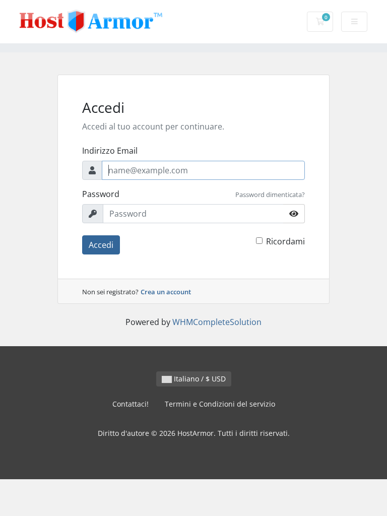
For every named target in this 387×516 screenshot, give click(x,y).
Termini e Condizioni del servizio (220, 404)
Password (100, 194)
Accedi (101, 244)
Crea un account (166, 291)
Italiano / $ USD (199, 378)
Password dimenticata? (270, 194)
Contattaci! (130, 404)
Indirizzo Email (110, 150)
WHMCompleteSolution (217, 322)
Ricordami (285, 241)
